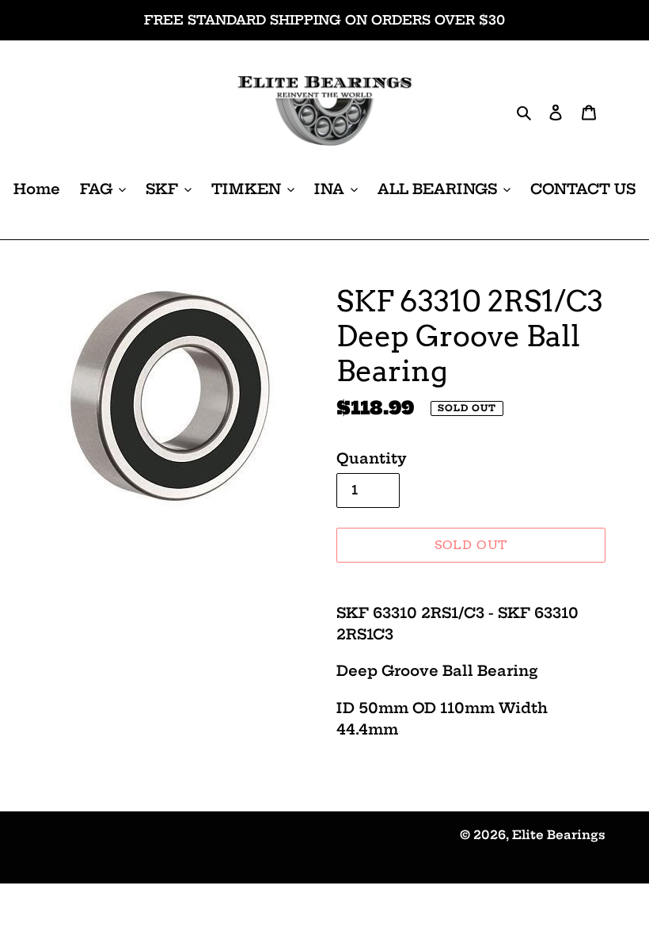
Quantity (371, 458)
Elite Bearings (558, 834)
